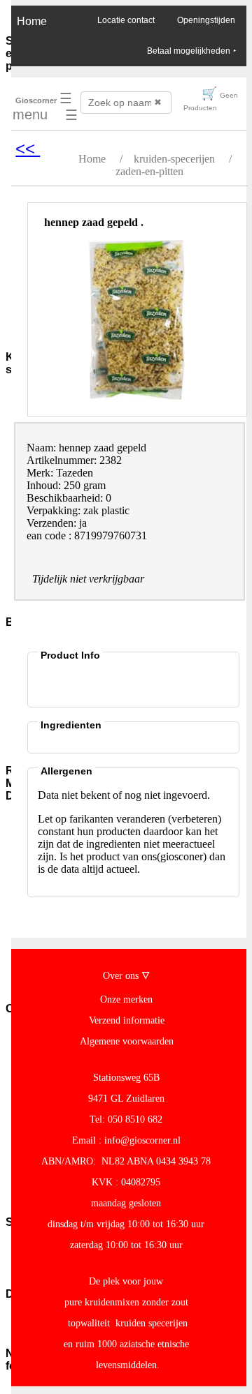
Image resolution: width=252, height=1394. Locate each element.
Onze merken (126, 999)
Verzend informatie (126, 1020)
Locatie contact (126, 20)
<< (27, 148)
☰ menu (42, 106)
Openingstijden (206, 20)
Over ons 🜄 (126, 975)
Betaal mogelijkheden (191, 51)
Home (32, 21)
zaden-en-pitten (149, 171)
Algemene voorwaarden (127, 1041)
